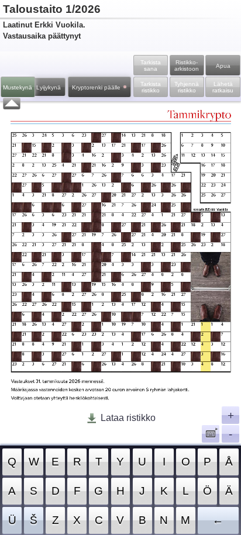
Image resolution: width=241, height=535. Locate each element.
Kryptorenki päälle (96, 87)
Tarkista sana (150, 65)
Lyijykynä (48, 87)
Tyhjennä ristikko (186, 87)
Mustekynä (17, 87)
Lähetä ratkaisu (222, 87)
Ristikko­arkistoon (186, 65)
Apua (223, 66)
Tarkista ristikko (150, 87)
